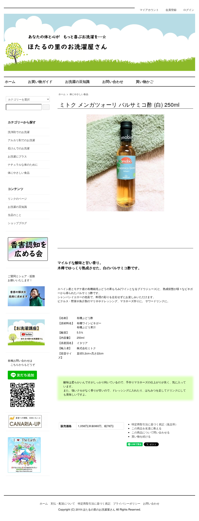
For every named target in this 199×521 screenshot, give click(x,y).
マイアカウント (149, 10)
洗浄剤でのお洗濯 (19, 132)
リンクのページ (17, 198)
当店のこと (14, 215)
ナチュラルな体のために (23, 164)
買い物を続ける (141, 436)
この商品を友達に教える (146, 428)
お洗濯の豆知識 (77, 81)
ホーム (10, 81)
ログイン (188, 10)
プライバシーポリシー (126, 503)
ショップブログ (17, 223)
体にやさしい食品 (79, 94)
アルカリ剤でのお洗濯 (21, 140)
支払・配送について (63, 503)
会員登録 (171, 10)
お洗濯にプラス (17, 156)
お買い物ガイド (40, 81)
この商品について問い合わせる (151, 432)
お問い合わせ (112, 81)
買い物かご (144, 81)
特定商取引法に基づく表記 (94, 503)
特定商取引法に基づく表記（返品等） (155, 424)
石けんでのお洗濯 (19, 148)
